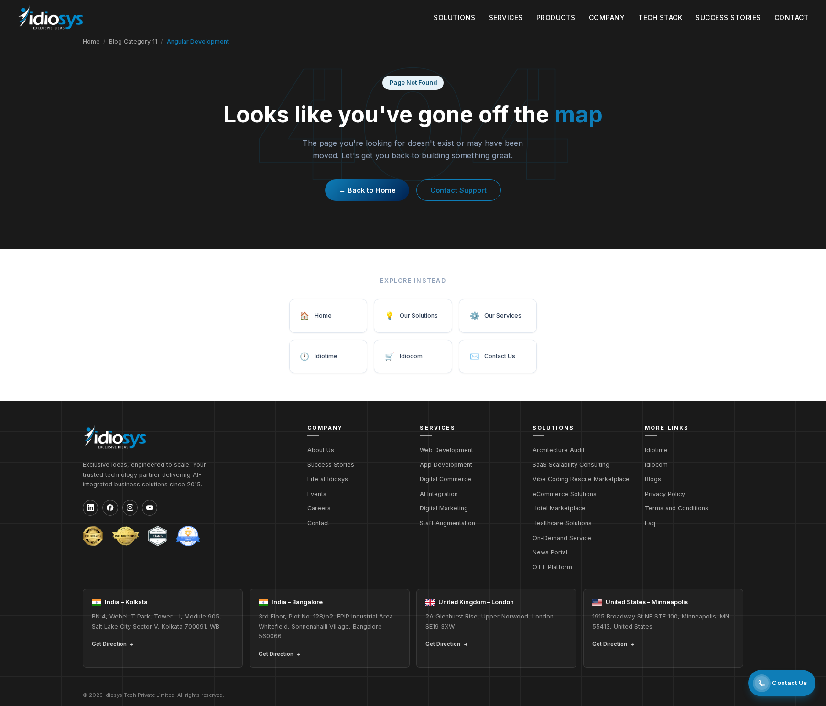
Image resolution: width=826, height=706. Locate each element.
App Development (446, 464)
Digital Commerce (445, 479)
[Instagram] (130, 507)
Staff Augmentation (447, 523)
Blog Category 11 (133, 41)
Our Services (496, 315)
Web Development (446, 449)
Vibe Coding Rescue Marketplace (581, 479)
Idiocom (404, 356)
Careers (319, 508)
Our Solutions (411, 315)
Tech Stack (660, 17)
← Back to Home (367, 190)
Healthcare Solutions (562, 523)
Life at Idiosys (327, 479)
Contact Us (493, 356)
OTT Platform (552, 567)
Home (91, 41)
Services (506, 17)
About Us (320, 449)
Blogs (653, 479)
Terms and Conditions (676, 508)
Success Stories (728, 17)
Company (607, 17)
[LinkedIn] (90, 507)
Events (316, 493)
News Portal (550, 552)
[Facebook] (110, 507)
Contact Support (458, 190)
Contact (791, 17)
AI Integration (439, 493)
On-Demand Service (562, 537)
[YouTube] (149, 507)
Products (556, 17)
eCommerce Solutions (565, 493)
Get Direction (109, 644)
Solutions (455, 17)
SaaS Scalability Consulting (571, 464)
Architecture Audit (559, 449)
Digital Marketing (444, 508)
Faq (650, 523)
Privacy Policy (665, 493)
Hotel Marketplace (559, 508)
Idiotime (318, 356)
